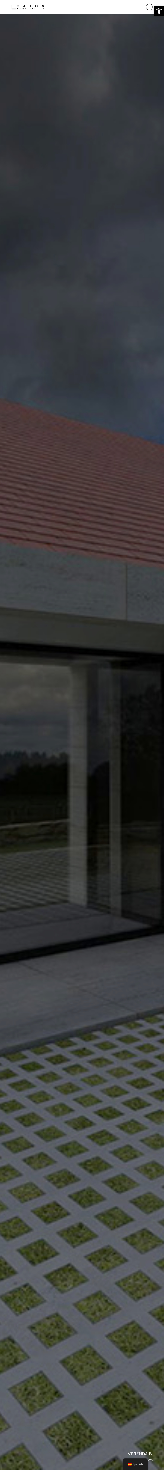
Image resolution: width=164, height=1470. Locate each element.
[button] (159, 11)
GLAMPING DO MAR (132, 1454)
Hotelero (120, 1459)
